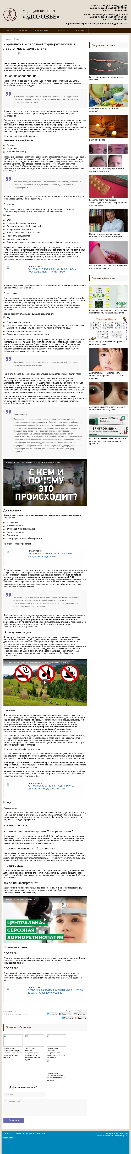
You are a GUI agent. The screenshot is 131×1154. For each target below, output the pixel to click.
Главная (8, 31)
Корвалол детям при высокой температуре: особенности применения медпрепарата (108, 202)
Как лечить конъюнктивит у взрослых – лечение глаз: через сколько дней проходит (107, 441)
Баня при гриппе (97, 140)
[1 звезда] (4, 1014)
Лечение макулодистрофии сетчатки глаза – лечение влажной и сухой (32, 1055)
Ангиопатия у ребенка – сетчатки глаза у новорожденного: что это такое (52, 270)
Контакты (80, 31)
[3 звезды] (9, 1014)
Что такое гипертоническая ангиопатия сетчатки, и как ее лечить (56, 1054)
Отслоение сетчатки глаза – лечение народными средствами (50, 555)
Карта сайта (8, 1138)
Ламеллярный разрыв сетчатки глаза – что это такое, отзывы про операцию (55, 991)
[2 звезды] (7, 1014)
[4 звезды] (11, 1014)
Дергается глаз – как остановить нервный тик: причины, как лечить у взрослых (106, 375)
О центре (23, 31)
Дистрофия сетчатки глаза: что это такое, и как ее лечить (55, 1077)
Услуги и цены (41, 31)
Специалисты (62, 31)
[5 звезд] (13, 1014)
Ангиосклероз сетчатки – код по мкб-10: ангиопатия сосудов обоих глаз (51, 787)
